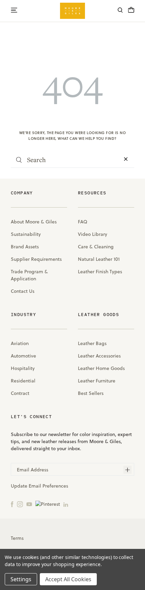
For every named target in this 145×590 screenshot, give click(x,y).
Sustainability (26, 234)
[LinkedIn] (65, 504)
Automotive (23, 355)
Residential (23, 380)
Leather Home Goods (101, 368)
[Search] (120, 11)
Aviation (20, 343)
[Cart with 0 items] (131, 11)
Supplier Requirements (36, 259)
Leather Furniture (96, 380)
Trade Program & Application (29, 275)
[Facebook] (12, 504)
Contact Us (22, 291)
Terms (17, 538)
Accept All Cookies (68, 579)
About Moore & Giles (34, 221)
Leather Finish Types (100, 271)
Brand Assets (25, 246)
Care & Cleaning (96, 246)
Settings (20, 579)
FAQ (82, 221)
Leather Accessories (99, 355)
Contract (20, 393)
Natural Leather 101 (99, 259)
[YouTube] (29, 504)
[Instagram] (20, 504)
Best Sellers (91, 393)
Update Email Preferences (39, 486)
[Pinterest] (47, 504)
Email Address (32, 469)
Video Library (92, 234)
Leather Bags (92, 343)
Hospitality (23, 368)
